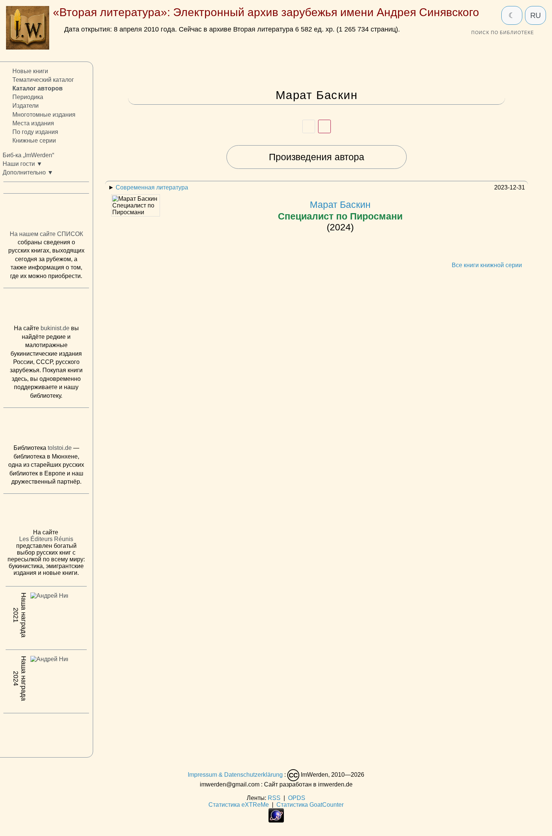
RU (535, 15)
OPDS (296, 798)
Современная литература (152, 187)
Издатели (25, 105)
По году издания (35, 132)
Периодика (27, 97)
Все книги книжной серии (487, 265)
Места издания (33, 123)
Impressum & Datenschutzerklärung (235, 775)
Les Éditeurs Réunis (46, 539)
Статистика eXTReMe (238, 804)
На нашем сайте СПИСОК (46, 234)
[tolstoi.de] (46, 428)
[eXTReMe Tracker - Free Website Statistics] (276, 820)
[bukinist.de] (46, 308)
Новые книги (30, 71)
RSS (274, 798)
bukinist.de (55, 328)
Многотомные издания (43, 114)
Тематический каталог (43, 80)
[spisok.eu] (46, 213)
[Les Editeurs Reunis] (46, 513)
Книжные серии (34, 140)
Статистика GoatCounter (310, 804)
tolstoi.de (60, 448)
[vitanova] (46, 733)
